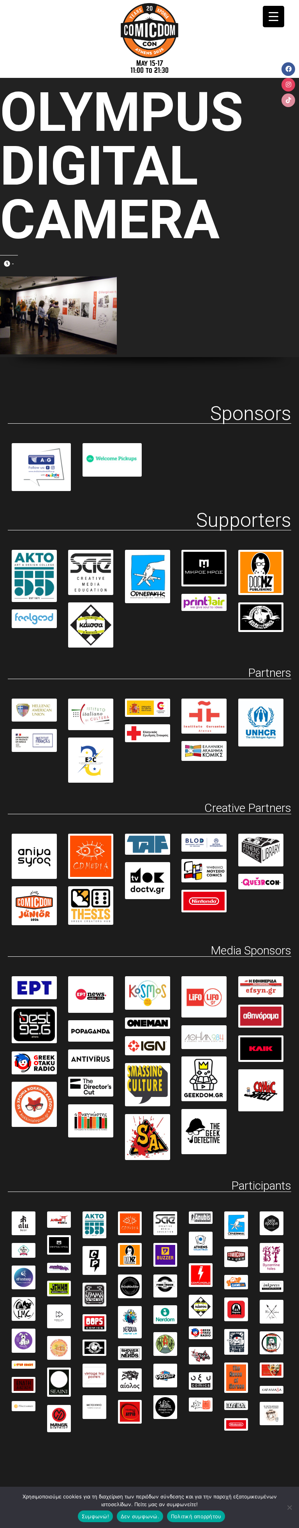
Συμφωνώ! (95, 1516)
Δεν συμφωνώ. (140, 1516)
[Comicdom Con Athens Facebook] (288, 69)
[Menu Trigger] (273, 16)
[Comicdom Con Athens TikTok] (288, 100)
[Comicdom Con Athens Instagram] (288, 85)
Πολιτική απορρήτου (196, 1516)
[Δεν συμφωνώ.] (289, 1507)
